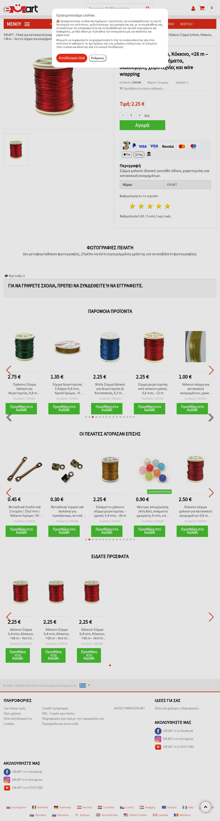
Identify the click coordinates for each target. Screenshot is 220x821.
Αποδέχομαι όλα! (72, 58)
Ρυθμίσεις (97, 58)
